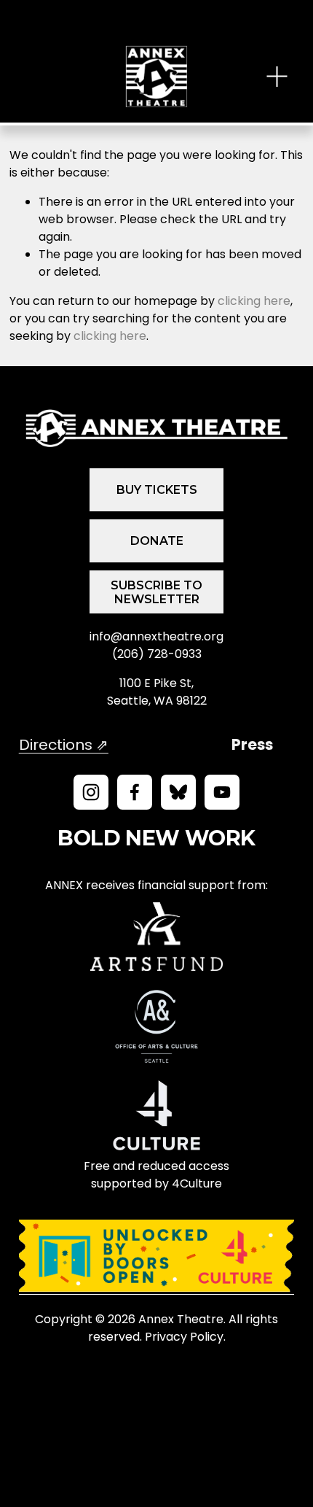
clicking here (254, 301)
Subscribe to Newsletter (156, 592)
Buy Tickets (156, 490)
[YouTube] (222, 792)
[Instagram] (91, 792)
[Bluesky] (178, 792)
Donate (156, 541)
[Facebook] (134, 792)
